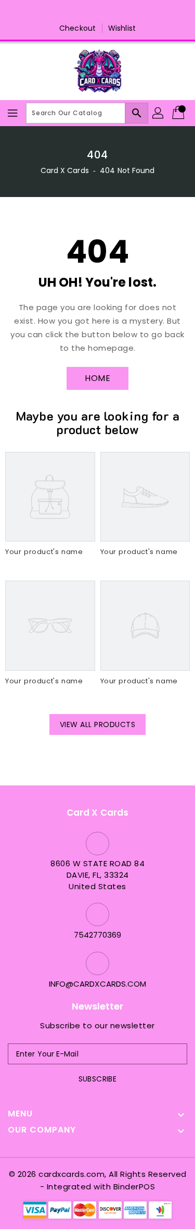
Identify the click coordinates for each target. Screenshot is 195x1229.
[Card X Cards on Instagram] (87, 12)
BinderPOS (134, 1186)
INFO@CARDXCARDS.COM (98, 983)
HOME (97, 378)
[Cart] (179, 113)
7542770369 (98, 934)
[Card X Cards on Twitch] (127, 12)
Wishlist (122, 28)
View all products (98, 724)
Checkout (77, 28)
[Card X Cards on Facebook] (67, 12)
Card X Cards (66, 170)
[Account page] (158, 113)
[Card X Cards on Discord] (107, 12)
